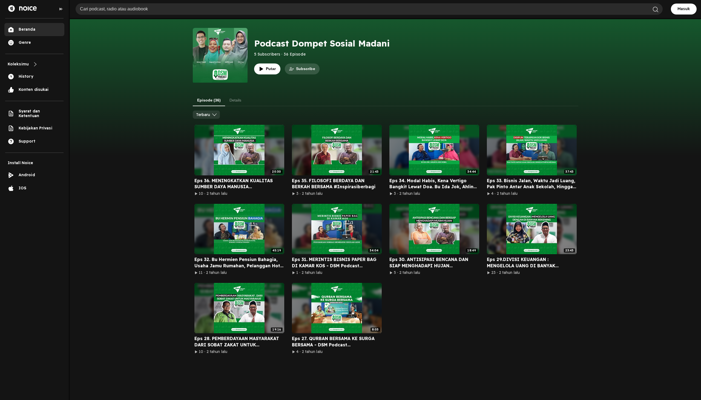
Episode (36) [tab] (209, 100)
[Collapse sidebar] (61, 9)
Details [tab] (235, 100)
